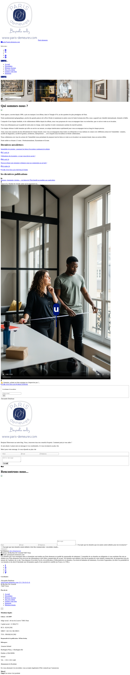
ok (4, 99)
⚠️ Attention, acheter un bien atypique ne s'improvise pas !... (20, 382)
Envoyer (4, 549)
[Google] (5, 52)
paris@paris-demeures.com (9, 582)
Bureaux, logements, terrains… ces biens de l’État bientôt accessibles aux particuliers (28, 180)
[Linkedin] (5, 55)
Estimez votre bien (11, 71)
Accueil (7, 64)
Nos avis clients (10, 70)
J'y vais (3, 61)
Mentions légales (10, 605)
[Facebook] (5, 50)
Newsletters (8, 66)
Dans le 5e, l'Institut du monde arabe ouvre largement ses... (19, 184)
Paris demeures (43, 40)
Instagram (8, 73)
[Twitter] (5, 57)
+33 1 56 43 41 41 (15, 551)
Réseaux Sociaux (10, 68)
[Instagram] (5, 569)
